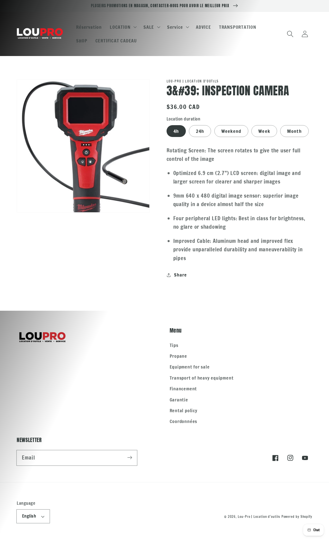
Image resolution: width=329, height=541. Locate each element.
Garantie (179, 399)
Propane (178, 356)
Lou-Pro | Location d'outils (259, 516)
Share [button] (180, 274)
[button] (123, 27)
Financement (183, 388)
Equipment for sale (190, 366)
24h (200, 131)
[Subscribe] (129, 457)
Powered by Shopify (296, 516)
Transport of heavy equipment (202, 377)
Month (294, 131)
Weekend (231, 131)
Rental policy (183, 410)
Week (264, 131)
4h (176, 131)
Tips (174, 345)
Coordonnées (183, 421)
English (29, 516)
